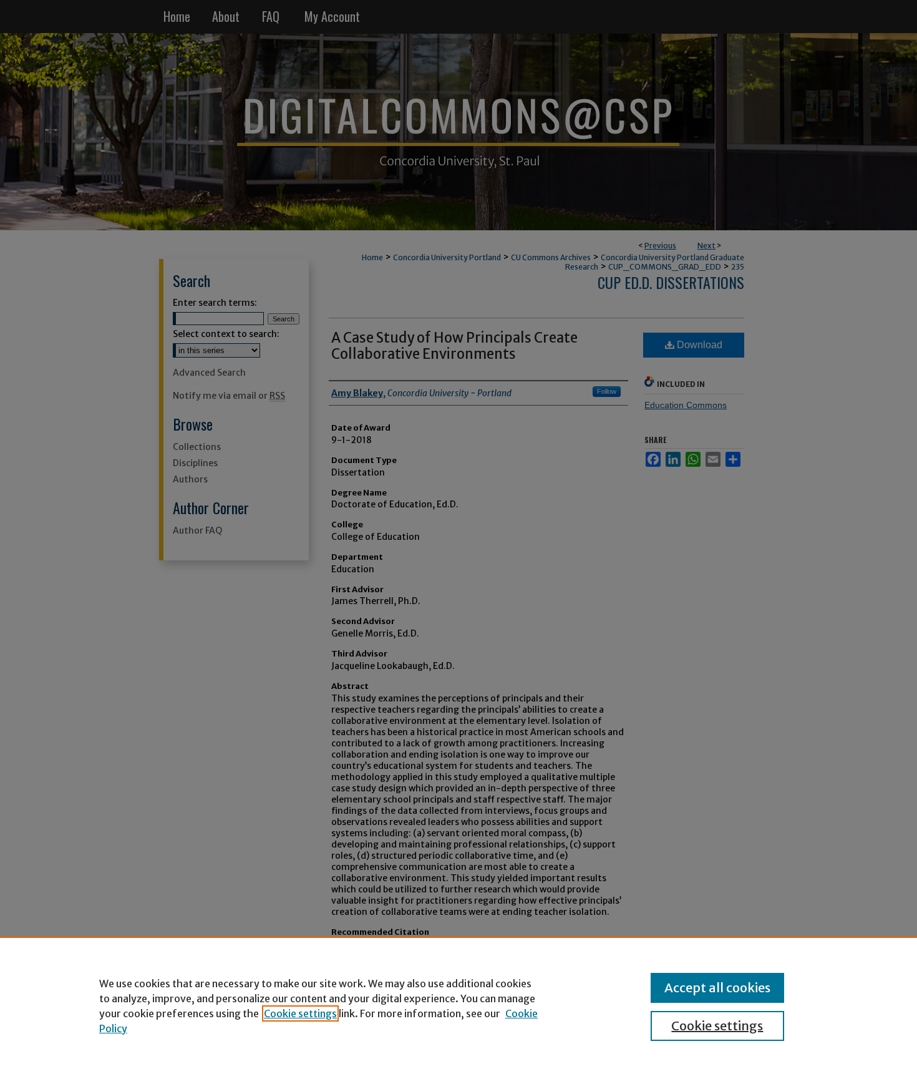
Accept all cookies (717, 987)
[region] (458, 1005)
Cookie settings (300, 1013)
